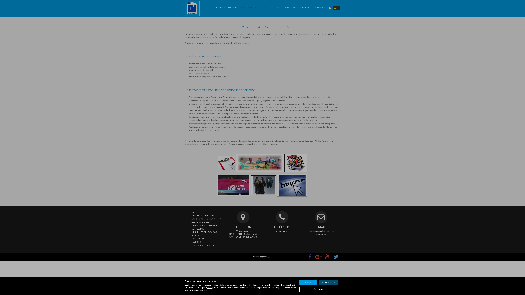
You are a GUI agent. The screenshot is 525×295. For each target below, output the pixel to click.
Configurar (318, 289)
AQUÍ (209, 288)
